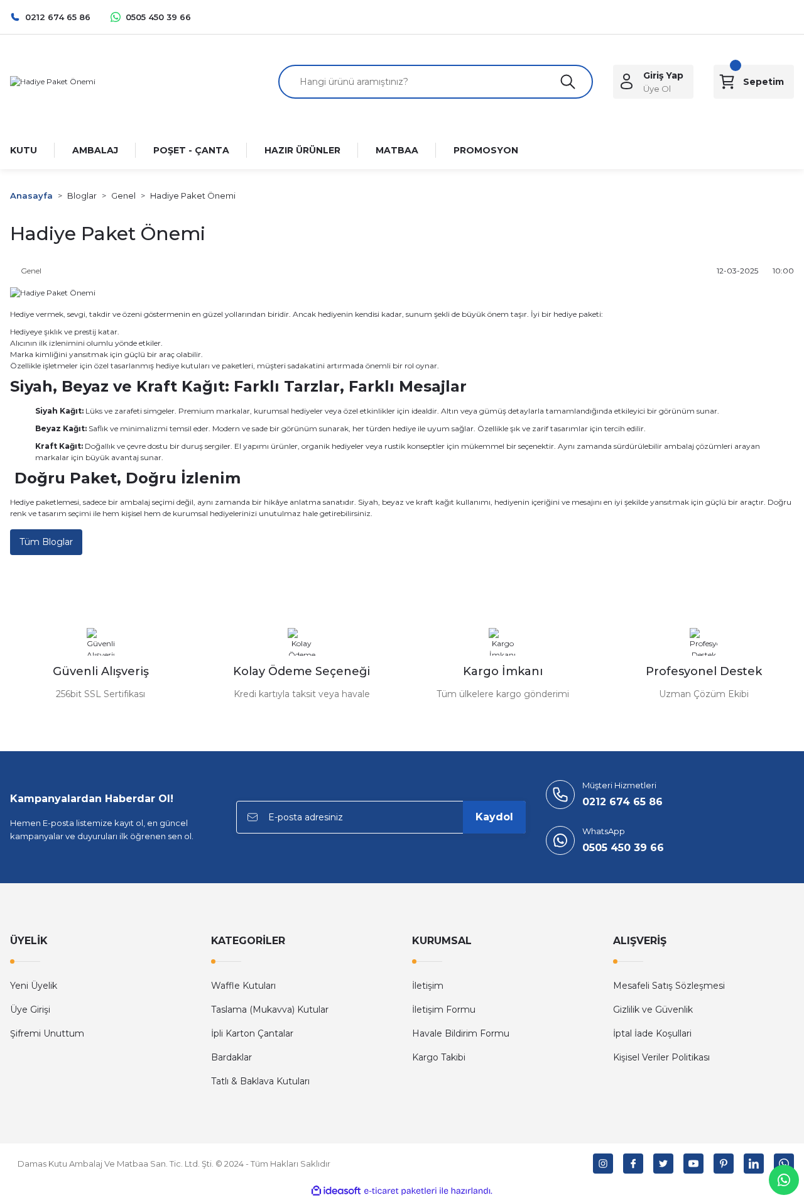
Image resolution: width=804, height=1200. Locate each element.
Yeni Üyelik (33, 985)
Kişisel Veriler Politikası (661, 1057)
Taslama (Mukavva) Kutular (270, 1009)
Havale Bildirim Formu (460, 1033)
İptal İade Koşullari (652, 1033)
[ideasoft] (336, 1191)
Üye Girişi (30, 1009)
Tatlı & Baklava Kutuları (260, 1081)
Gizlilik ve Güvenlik (653, 1009)
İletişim (427, 985)
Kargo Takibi (438, 1057)
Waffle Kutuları (243, 985)
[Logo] (52, 81)
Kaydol (494, 817)
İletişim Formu (443, 1009)
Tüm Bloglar (46, 542)
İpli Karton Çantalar (252, 1033)
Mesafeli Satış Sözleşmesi (669, 985)
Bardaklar (231, 1057)
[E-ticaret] (400, 1190)
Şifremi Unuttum (47, 1033)
